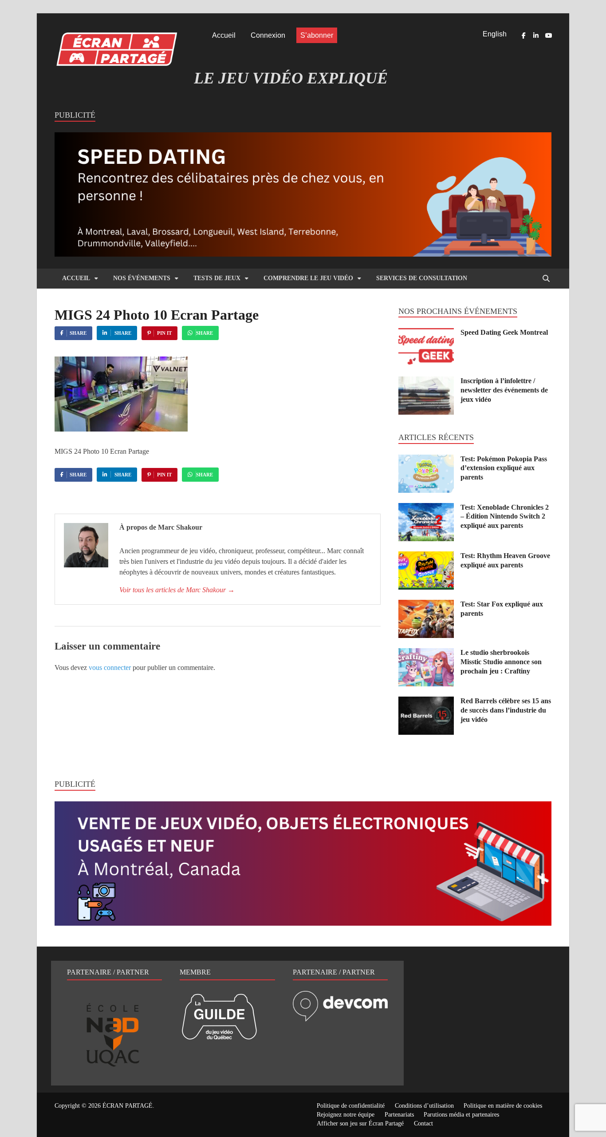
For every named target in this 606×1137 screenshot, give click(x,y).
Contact (423, 1123)
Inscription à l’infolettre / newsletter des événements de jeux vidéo (504, 390)
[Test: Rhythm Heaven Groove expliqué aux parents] (426, 556)
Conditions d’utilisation (424, 1105)
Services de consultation (421, 278)
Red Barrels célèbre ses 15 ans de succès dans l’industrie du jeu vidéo (505, 710)
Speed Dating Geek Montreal (504, 332)
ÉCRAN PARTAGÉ (127, 1105)
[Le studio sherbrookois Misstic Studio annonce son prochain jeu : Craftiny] (426, 653)
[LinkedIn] (536, 35)
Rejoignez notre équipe (345, 1114)
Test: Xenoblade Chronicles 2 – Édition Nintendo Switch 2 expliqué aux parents (504, 516)
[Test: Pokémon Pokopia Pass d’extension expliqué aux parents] (426, 460)
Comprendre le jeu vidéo (308, 278)
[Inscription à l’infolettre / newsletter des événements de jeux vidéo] (426, 381)
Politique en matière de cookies (503, 1105)
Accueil (224, 35)
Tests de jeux (216, 278)
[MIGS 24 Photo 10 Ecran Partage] (121, 429)
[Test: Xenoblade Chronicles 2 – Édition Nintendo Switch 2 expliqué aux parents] (426, 508)
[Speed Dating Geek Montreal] (426, 333)
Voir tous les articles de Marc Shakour (177, 590)
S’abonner (316, 35)
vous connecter (110, 667)
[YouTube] (548, 35)
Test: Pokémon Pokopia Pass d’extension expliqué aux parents (503, 468)
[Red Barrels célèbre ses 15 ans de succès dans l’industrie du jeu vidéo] (426, 701)
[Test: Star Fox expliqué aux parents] (426, 605)
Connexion (268, 35)
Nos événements (141, 278)
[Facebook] (523, 35)
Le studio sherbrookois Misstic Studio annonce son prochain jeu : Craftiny (501, 662)
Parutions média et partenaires (461, 1114)
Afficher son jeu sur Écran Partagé (360, 1123)
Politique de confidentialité (351, 1105)
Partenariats (399, 1114)
